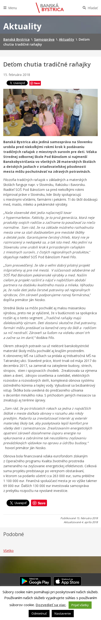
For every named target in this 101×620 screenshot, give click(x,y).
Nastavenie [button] (62, 613)
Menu (12, 8)
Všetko (8, 550)
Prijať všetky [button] (80, 605)
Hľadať (93, 8)
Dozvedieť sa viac (51, 604)
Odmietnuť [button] (39, 613)
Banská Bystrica (50, 8)
